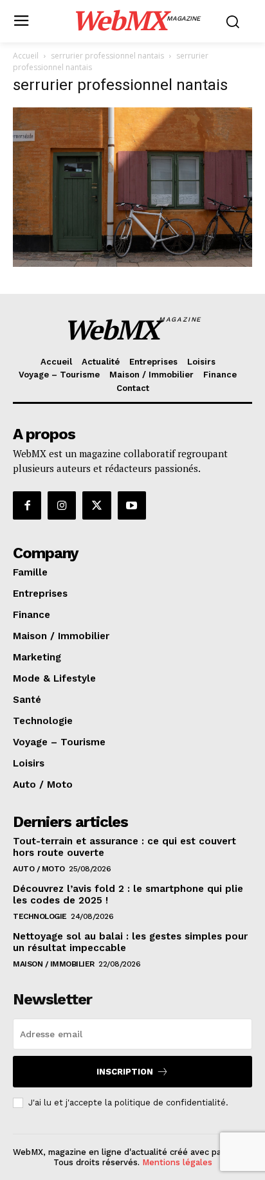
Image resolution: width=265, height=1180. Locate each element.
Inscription (124, 1071)
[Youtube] (132, 505)
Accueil (26, 55)
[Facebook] (27, 505)
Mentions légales (177, 1162)
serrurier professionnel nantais (107, 55)
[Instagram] (62, 505)
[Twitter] (96, 505)
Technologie (40, 916)
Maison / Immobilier (54, 963)
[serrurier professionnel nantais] (132, 263)
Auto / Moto (39, 868)
